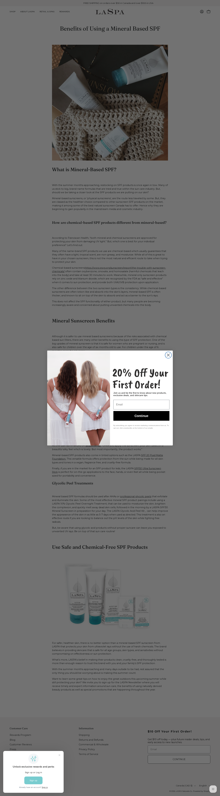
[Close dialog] (168, 355)
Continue (141, 416)
